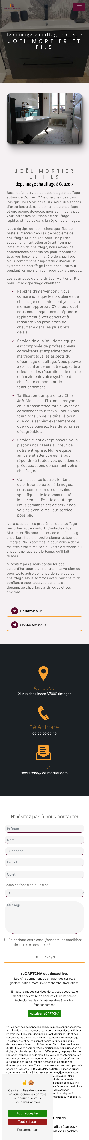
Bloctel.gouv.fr (65, 1093)
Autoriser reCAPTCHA (44, 1013)
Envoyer (48, 957)
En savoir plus (31, 611)
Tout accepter (27, 1113)
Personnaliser (27, 1130)
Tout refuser (27, 1121)
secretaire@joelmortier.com (44, 773)
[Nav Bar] (79, 7)
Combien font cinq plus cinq (26, 885)
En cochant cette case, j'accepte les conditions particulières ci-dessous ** (45, 942)
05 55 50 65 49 (44, 733)
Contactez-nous (33, 625)
